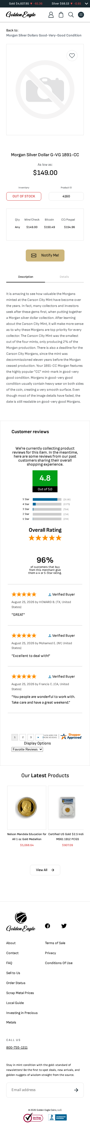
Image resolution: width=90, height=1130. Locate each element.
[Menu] (81, 15)
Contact (12, 953)
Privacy (50, 953)
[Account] (51, 15)
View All (41, 870)
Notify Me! (50, 255)
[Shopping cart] (61, 15)
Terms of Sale (55, 943)
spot (45, 1070)
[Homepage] (21, 14)
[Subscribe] (76, 1090)
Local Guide (15, 1003)
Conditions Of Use (58, 963)
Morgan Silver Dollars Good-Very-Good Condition (44, 35)
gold (51, 1065)
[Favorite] (72, 55)
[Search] (71, 15)
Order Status (16, 983)
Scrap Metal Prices (20, 993)
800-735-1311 (17, 1047)
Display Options (37, 743)
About (11, 943)
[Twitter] (66, 926)
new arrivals (65, 1070)
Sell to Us (13, 973)
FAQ (9, 963)
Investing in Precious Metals (22, 1017)
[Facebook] (50, 926)
